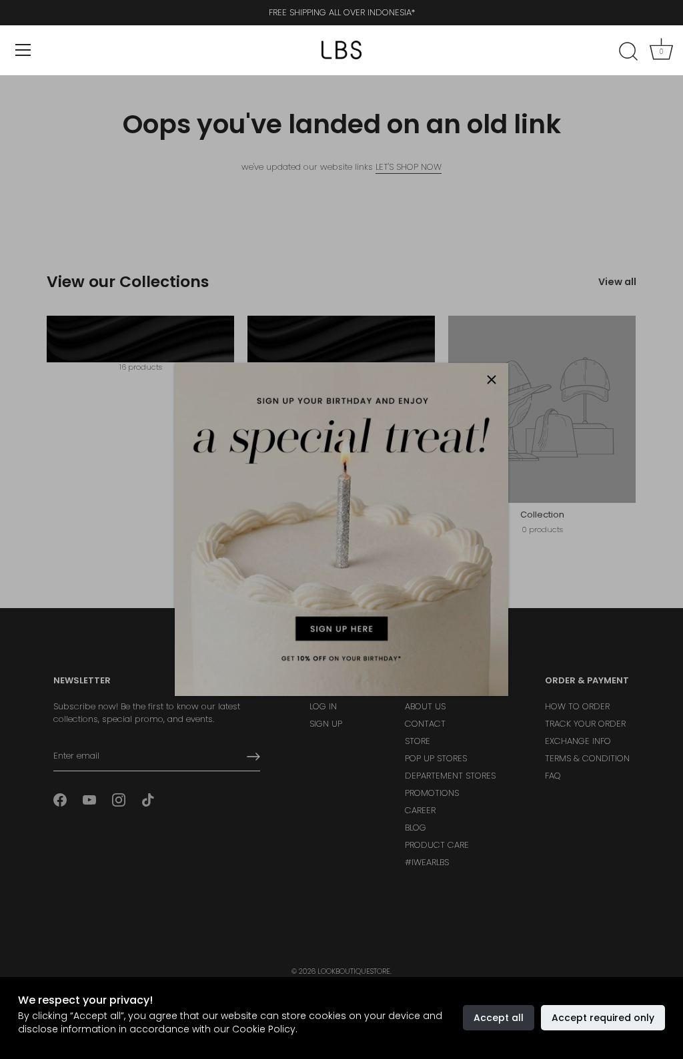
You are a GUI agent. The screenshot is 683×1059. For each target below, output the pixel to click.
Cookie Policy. (264, 1029)
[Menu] (23, 50)
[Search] (628, 52)
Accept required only (603, 1017)
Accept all (499, 1017)
